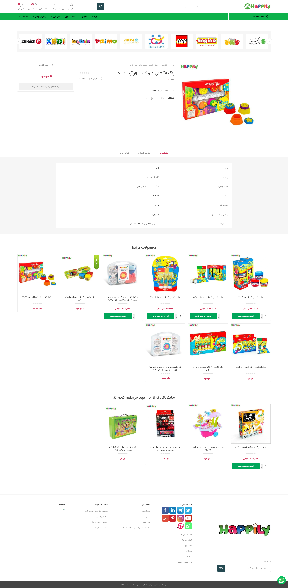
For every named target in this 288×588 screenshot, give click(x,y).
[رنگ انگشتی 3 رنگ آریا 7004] (250, 274)
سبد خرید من (102, 516)
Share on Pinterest (152, 98)
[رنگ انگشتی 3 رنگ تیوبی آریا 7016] (165, 274)
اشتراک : (170, 98)
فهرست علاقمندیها (100, 522)
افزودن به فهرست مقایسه (89, 78)
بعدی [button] (19, 41)
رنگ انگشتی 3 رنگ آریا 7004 (250, 297)
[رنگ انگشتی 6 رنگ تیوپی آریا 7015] (250, 343)
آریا (168, 78)
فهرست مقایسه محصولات (55, 8)
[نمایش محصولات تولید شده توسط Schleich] (56, 41)
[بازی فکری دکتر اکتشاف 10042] (250, 424)
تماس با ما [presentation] (124, 153)
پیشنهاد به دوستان (146, 98)
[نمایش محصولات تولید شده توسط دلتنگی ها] (106, 41)
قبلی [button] (269, 41)
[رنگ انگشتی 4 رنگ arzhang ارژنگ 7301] (80, 274)
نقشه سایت (186, 534)
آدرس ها (146, 522)
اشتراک (221, 568)
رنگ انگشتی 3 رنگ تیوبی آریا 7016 (165, 297)
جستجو (100, 6)
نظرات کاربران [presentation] (144, 153)
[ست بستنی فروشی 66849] (208, 424)
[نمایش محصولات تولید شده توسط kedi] (81, 41)
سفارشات (146, 516)
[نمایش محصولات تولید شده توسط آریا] (156, 41)
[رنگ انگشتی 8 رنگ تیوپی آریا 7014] (208, 274)
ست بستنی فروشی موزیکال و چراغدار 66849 (208, 448)
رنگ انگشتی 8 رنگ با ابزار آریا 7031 (37, 297)
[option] (257, 41)
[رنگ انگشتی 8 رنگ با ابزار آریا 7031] (37, 274)
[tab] (164, 153)
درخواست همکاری (100, 527)
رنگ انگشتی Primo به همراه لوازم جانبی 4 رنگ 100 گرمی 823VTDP (123, 298)
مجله (189, 556)
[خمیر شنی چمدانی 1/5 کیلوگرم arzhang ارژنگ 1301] (122, 424)
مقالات (189, 551)
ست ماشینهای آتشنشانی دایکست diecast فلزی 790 (165, 448)
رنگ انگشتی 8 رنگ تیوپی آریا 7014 (208, 297)
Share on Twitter (162, 98)
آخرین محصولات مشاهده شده (136, 527)
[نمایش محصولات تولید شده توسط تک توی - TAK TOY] (257, 41)
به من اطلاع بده (44, 65)
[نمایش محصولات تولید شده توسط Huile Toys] (182, 41)
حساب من (72, 8)
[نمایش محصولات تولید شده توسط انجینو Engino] (232, 41)
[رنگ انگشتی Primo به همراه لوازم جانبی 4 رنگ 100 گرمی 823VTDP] (122, 274)
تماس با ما (187, 540)
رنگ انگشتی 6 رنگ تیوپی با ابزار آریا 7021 (208, 368)
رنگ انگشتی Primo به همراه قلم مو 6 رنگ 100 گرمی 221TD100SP (165, 368)
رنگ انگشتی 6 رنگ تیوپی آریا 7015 (251, 367)
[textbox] (149, 6)
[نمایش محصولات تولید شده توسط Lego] (207, 41)
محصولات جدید (185, 562)
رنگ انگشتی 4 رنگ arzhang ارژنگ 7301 (80, 298)
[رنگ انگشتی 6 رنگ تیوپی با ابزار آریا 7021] (208, 343)
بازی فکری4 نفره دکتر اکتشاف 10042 (251, 447)
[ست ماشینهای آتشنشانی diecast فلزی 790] (165, 424)
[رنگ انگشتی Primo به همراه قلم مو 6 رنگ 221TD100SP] (165, 343)
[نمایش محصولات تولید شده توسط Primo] (131, 41)
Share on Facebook (157, 98)
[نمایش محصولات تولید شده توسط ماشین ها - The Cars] (30, 41)
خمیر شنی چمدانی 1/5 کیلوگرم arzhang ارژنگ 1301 (122, 448)
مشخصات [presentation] (164, 153)
